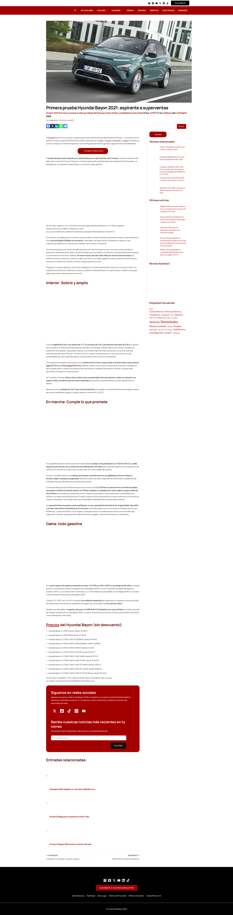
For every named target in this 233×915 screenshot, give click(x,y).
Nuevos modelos (157, 326)
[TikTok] (167, 3)
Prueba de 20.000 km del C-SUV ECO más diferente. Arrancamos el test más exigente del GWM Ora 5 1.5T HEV (172, 170)
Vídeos (130, 10)
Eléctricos (168, 10)
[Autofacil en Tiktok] (69, 712)
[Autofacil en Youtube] (84, 712)
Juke (173, 113)
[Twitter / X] (160, 3)
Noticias (154, 322)
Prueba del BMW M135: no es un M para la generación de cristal (172, 158)
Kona (101, 140)
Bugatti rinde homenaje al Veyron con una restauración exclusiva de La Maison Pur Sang (173, 208)
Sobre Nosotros (78, 896)
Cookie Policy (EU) (153, 896)
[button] (180, 3)
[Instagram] (149, 3)
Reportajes (153, 330)
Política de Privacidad (117, 896)
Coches (101, 10)
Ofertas (154, 10)
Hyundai (51, 137)
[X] (52, 126)
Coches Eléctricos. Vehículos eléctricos (165, 311)
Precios (52, 624)
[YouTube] (156, 3)
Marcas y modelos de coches (160, 318)
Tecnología (168, 329)
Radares (182, 10)
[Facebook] (153, 3)
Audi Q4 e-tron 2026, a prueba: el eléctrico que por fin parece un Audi (172, 190)
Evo (172, 315)
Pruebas (177, 326)
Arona (146, 113)
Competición (154, 315)
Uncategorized (156, 332)
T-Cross (159, 113)
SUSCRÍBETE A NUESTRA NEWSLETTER (117, 888)
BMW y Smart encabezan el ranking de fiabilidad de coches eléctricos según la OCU (171, 252)
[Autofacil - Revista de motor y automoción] (53, 10)
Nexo (126, 140)
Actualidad (87, 10)
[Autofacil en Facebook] (62, 712)
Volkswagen (176, 333)
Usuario (116, 10)
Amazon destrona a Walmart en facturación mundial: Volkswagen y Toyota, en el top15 (172, 219)
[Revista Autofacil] (167, 281)
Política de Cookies (136, 896)
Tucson (108, 140)
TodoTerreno (179, 329)
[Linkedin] (164, 3)
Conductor (165, 315)
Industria (178, 314)
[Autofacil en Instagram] (76, 712)
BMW (151, 309)
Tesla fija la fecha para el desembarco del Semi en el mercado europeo (170, 230)
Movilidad (175, 318)
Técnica (141, 10)
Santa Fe (117, 140)
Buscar (181, 126)
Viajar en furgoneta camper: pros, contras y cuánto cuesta (172, 148)
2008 (48, 116)
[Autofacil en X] (54, 712)
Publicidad (91, 896)
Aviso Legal (102, 896)
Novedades (169, 322)
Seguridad (161, 330)
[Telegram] (65, 126)
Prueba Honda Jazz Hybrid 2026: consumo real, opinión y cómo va (172, 179)
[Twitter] (114, 880)
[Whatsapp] (61, 126)
